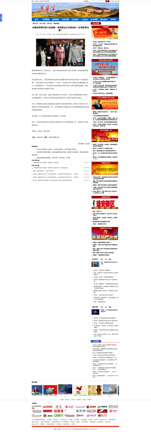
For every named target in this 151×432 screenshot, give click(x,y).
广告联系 (61, 399)
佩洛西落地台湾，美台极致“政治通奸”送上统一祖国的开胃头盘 (106, 287)
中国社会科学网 (50, 424)
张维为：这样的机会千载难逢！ (102, 270)
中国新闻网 (92, 422)
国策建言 (55, 19)
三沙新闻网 (84, 419)
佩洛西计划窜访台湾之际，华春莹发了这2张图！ (106, 291)
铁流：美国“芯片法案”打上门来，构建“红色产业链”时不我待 (106, 335)
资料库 (113, 19)
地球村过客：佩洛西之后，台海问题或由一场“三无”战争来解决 (106, 298)
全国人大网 (35, 424)
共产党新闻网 (65, 422)
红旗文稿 (55, 419)
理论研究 (103, 19)
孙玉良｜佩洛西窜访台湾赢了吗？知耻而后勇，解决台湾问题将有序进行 (52, 180)
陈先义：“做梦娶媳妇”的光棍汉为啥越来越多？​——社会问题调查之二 (104, 368)
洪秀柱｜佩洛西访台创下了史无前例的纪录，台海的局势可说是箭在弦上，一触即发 (55, 174)
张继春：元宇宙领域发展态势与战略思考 (105, 318)
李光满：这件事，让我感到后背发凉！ (104, 277)
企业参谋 (74, 19)
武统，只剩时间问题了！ (100, 302)
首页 (36, 19)
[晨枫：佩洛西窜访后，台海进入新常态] (106, 393)
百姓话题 (65, 19)
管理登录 (89, 399)
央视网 (78, 422)
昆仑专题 (42, 23)
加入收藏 (117, 1)
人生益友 (84, 19)
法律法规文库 (112, 419)
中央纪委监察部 (55, 422)
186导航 (49, 419)
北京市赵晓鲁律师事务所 (38, 419)
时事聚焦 (46, 19)
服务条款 (79, 399)
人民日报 (59, 424)
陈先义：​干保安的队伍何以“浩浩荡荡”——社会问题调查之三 (105, 364)
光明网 (70, 419)
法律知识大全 (103, 419)
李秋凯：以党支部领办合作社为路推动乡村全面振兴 (106, 330)
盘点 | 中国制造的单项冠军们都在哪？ (103, 352)
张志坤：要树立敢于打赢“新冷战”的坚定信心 (106, 320)
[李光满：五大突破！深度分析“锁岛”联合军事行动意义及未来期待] (62, 393)
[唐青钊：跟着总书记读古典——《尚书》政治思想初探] (92, 394)
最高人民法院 (35, 422)
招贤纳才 (67, 399)
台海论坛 (49, 23)
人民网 (73, 424)
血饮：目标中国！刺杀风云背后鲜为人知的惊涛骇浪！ (106, 273)
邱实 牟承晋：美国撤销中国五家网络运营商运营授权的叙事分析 (105, 349)
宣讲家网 (76, 419)
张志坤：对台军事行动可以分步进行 (103, 295)
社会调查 (94, 19)
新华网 (72, 422)
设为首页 (112, 1)
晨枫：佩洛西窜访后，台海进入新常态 (43, 171)
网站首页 (35, 23)
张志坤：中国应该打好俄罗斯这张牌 (103, 323)
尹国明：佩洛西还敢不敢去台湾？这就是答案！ (105, 280)
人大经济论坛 (63, 419)
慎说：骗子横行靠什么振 (32, 395)
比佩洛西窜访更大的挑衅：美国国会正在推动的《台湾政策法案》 (51, 167)
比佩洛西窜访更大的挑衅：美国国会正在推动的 (46, 162)
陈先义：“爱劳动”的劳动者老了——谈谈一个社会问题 (105, 372)
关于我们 (73, 399)
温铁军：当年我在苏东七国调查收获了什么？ (105, 357)
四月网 (96, 419)
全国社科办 (108, 422)
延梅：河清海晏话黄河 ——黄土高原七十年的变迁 (105, 376)
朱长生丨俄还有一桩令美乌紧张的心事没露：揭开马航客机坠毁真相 (105, 345)
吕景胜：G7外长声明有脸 (77, 395)
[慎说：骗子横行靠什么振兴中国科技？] (32, 394)
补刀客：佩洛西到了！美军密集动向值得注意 (106, 284)
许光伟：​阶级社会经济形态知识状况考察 (104, 355)
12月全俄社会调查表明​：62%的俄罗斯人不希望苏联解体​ (105, 360)
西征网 (90, 419)
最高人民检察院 (45, 422)
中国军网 (42, 424)
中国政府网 (84, 422)
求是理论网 (66, 424)
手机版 (84, 399)
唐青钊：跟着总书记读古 (91, 395)
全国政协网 (100, 422)
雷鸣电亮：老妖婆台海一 (47, 395)
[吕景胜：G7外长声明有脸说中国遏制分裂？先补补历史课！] (77, 394)
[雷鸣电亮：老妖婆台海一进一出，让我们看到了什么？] (47, 394)
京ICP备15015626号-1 (67, 429)
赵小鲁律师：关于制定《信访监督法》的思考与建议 (106, 326)
